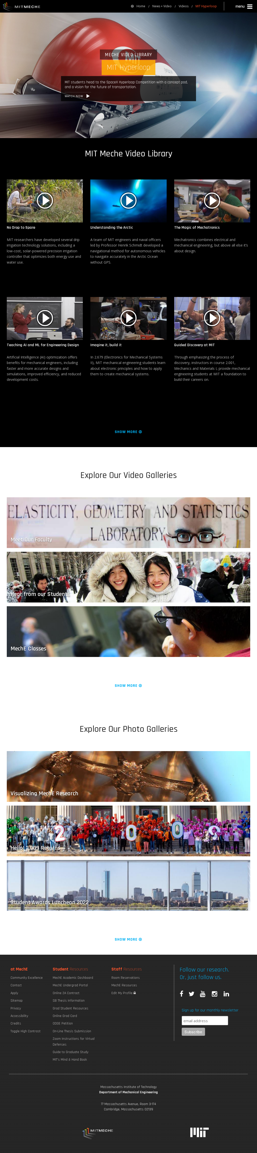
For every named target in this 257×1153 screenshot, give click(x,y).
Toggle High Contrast (26, 1031)
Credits (16, 1023)
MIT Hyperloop (206, 6)
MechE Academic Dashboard (73, 978)
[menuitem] (138, 6)
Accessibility (19, 1016)
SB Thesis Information (69, 1000)
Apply (14, 993)
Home (141, 6)
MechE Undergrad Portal (70, 985)
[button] (244, 7)
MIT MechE (22, 8)
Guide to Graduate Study (70, 1052)
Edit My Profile (122, 993)
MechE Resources (124, 985)
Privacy (16, 1008)
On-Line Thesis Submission (72, 1031)
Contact (16, 985)
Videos (183, 6)
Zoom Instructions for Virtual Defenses (74, 1042)
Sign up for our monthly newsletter (210, 1010)
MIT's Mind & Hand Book (70, 1059)
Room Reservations (125, 978)
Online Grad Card (65, 1016)
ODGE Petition (63, 1023)
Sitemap (17, 1000)
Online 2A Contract (66, 993)
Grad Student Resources (70, 1008)
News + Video (162, 6)
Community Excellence (27, 978)
